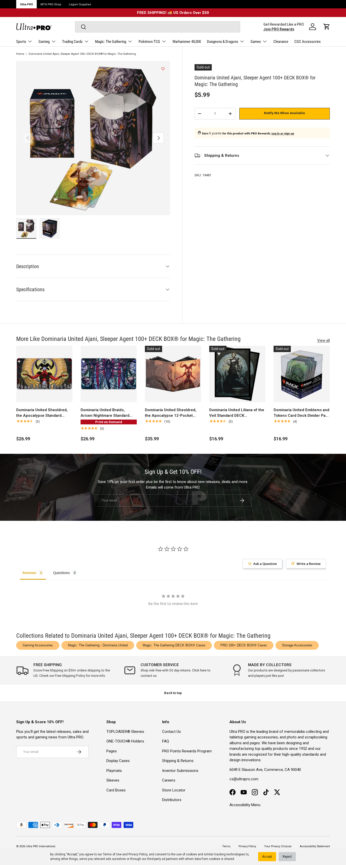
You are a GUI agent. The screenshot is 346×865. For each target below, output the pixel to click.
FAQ (165, 741)
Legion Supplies (80, 4)
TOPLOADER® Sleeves (125, 731)
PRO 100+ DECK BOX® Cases (243, 645)
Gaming (44, 41)
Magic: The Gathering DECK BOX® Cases (174, 645)
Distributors (171, 800)
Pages (111, 751)
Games (256, 41)
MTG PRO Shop (51, 4)
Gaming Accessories (38, 645)
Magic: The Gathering (110, 41)
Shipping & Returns (178, 760)
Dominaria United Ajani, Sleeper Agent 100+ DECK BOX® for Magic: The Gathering (82, 54)
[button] (326, 26)
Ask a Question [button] (265, 563)
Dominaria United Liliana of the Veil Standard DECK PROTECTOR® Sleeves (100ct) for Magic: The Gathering (237, 413)
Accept (267, 856)
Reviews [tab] (29, 572)
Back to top (173, 693)
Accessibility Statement (315, 846)
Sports (21, 41)
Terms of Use (112, 854)
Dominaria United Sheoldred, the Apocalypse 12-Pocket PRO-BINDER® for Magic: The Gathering (171, 413)
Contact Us (171, 731)
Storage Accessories (297, 645)
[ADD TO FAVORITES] (163, 69)
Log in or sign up (283, 133)
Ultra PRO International (40, 846)
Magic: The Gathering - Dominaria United (98, 645)
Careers (168, 780)
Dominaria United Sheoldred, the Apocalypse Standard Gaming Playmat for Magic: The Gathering (44, 413)
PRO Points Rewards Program (187, 751)
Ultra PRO (26, 4)
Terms (226, 846)
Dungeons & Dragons (222, 41)
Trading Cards (72, 41)
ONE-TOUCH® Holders (125, 741)
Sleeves (112, 780)
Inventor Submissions (180, 770)
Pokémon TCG (149, 41)
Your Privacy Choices (278, 846)
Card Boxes (116, 790)
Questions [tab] (61, 572)
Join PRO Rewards (278, 29)
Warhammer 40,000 (186, 41)
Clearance (280, 41)
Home (20, 54)
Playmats (114, 770)
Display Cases (118, 760)
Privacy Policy (137, 854)
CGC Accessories (307, 41)
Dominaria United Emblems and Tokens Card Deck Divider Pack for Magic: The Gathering (302, 413)
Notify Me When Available (284, 113)
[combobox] (157, 26)
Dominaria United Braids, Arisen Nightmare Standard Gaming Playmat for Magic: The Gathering (109, 413)
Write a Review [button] (309, 563)
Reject (287, 856)
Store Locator (173, 790)
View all (323, 340)
